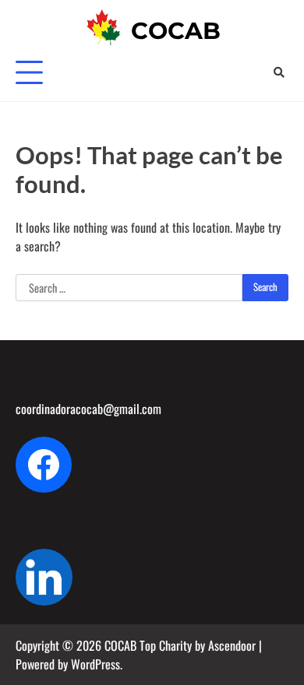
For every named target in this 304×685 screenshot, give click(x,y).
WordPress (95, 664)
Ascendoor (232, 645)
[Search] (278, 72)
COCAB (176, 30)
